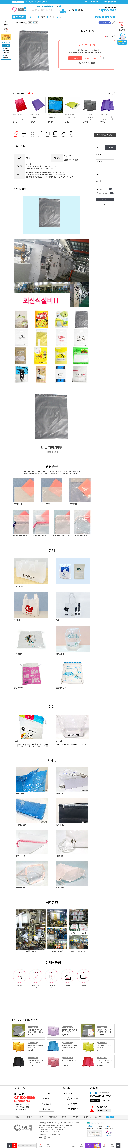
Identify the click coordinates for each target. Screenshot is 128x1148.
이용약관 (41, 1117)
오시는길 (29, 1117)
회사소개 (17, 1117)
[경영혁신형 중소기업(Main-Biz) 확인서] (109, 1127)
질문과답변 (104, 2)
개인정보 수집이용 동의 (103, 193)
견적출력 (86, 58)
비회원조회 (92, 2)
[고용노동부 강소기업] (99, 1127)
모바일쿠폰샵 (98, 1117)
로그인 (82, 2)
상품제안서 (95, 58)
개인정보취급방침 (52, 1117)
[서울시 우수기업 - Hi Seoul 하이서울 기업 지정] (90, 1126)
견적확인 (105, 204)
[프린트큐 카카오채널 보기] (48, 1137)
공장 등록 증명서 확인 (18, 2)
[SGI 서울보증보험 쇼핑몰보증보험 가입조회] (94, 1133)
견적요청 (75, 58)
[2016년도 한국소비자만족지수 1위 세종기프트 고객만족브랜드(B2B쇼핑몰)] (96, 1122)
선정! (47, 6)
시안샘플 (110, 1117)
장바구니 (98, 2)
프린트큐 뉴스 (87, 1117)
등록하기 (105, 199)
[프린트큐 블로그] (44, 1137)
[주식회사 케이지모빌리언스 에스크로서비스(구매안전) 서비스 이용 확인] (109, 1133)
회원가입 (87, 2)
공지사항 (64, 1117)
